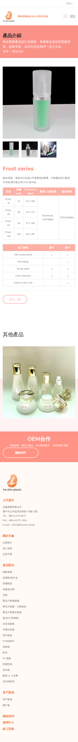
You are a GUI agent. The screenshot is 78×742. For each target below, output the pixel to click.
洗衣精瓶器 (9, 681)
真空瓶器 (7, 635)
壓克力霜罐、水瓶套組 (14, 606)
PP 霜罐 (7, 658)
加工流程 (7, 548)
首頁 (6, 51)
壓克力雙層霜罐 (11, 600)
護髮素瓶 (7, 572)
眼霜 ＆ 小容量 (10, 675)
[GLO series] (39, 382)
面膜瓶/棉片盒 (10, 577)
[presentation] (6, 102)
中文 (68, 3)
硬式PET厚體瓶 (11, 618)
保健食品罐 (9, 589)
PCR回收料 (8, 641)
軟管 (5, 652)
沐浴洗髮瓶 (9, 623)
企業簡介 (7, 542)
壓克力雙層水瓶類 (12, 612)
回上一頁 (15, 299)
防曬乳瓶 (7, 664)
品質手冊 (7, 554)
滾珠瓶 (6, 646)
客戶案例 (7, 699)
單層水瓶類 (9, 629)
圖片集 (6, 705)
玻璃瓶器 (7, 583)
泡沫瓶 (6, 669)
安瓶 (5, 595)
